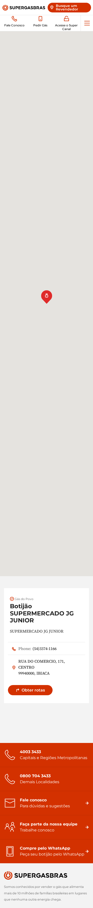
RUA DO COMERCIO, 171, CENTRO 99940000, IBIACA (41, 667)
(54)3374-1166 (37, 648)
